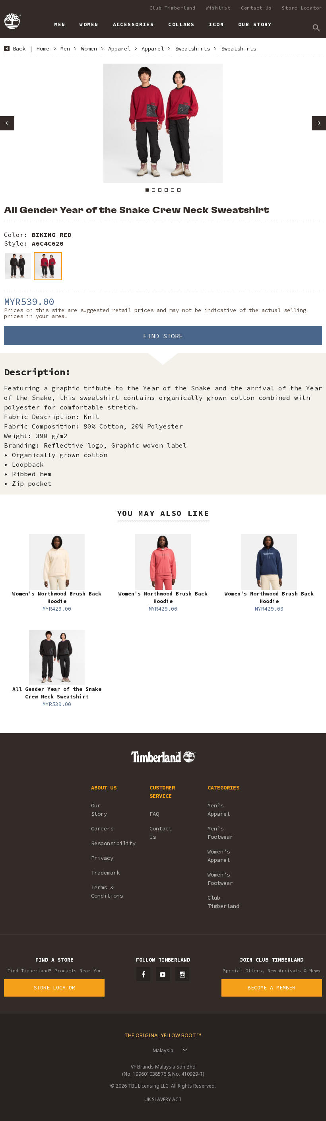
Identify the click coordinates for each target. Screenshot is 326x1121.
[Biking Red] (48, 266)
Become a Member (271, 987)
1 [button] (147, 190)
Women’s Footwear (220, 878)
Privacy (102, 857)
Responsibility (109, 843)
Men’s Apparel (219, 809)
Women (89, 48)
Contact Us (256, 8)
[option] (163, 123)
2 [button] (153, 190)
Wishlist (218, 8)
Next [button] (319, 123)
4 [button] (166, 190)
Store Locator (302, 8)
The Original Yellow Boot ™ (162, 1035)
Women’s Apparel (219, 855)
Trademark (105, 872)
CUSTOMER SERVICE (162, 791)
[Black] (18, 266)
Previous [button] (7, 123)
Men (65, 48)
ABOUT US (103, 787)
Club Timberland (172, 8)
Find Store (163, 336)
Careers (102, 828)
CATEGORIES (223, 787)
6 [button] (178, 190)
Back (19, 48)
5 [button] (172, 190)
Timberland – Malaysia (12, 21)
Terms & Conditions (107, 891)
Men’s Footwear (220, 832)
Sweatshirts (192, 48)
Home (43, 48)
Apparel (119, 48)
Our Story (99, 809)
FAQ (154, 813)
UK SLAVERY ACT (163, 1099)
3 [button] (159, 190)
